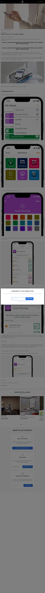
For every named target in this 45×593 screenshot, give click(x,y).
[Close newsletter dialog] (42, 290)
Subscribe (29, 298)
